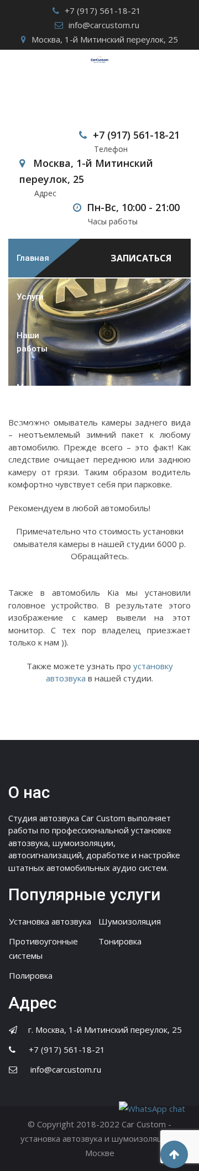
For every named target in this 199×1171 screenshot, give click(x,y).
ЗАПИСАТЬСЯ (141, 258)
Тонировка (120, 941)
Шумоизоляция (129, 921)
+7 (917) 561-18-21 (103, 10)
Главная (33, 258)
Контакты (36, 478)
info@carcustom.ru (104, 24)
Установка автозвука (50, 921)
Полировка (31, 975)
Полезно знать (34, 432)
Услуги (30, 297)
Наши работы (32, 342)
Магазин (34, 387)
